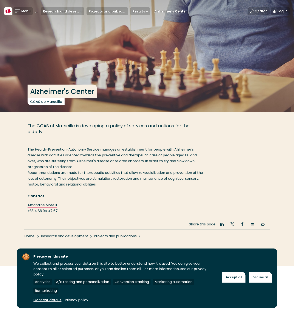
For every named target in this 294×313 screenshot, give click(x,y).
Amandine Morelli (42, 205)
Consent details (47, 299)
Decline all (260, 277)
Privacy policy (76, 299)
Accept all (234, 277)
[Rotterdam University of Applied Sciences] (8, 11)
